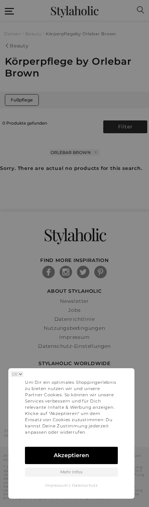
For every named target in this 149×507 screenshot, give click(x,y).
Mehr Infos (71, 471)
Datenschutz (85, 485)
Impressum (56, 485)
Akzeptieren (71, 455)
